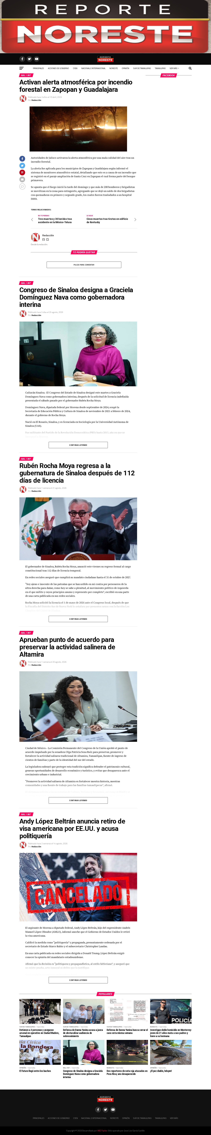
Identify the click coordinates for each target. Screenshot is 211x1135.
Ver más (173, 68)
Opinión (125, 68)
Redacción (36, 100)
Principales (38, 68)
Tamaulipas (160, 68)
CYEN (75, 68)
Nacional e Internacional (93, 68)
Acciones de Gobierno (58, 68)
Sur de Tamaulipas (142, 68)
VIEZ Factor (102, 1130)
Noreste (114, 68)
